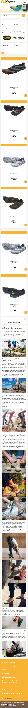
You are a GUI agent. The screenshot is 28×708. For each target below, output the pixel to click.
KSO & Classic (16, 25)
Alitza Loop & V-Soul (17, 32)
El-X (10, 32)
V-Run (23, 25)
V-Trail (17, 29)
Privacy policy (6, 673)
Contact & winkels (7, 689)
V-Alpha (6, 29)
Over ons (4, 669)
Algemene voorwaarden (8, 662)
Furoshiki (19, 22)
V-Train (23, 28)
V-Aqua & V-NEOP (10, 28)
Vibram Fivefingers (8, 22)
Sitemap (4, 686)
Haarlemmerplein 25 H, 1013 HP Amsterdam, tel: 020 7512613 (10, 681)
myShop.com (17, 322)
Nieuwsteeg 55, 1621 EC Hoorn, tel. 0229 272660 (12, 694)
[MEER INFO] (25, 95)
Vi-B (24, 32)
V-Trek (5, 32)
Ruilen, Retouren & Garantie (9, 677)
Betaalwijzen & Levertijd (8, 666)
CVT (10, 25)
